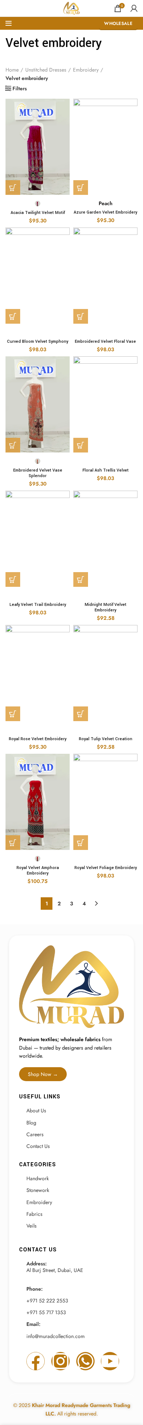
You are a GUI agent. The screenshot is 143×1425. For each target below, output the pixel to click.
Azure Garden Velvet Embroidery (105, 212)
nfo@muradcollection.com (56, 1336)
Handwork (37, 1178)
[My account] (134, 8)
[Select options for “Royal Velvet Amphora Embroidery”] (13, 842)
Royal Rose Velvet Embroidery (37, 739)
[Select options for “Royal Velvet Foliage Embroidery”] (80, 842)
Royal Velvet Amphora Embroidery (37, 870)
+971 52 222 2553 (47, 1300)
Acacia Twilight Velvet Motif (38, 212)
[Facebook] (35, 1361)
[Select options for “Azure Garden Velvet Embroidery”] (80, 187)
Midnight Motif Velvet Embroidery (105, 607)
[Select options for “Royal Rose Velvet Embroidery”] (13, 713)
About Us (36, 1110)
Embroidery (86, 69)
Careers (35, 1134)
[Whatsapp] (85, 1361)
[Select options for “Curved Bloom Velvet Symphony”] (13, 316)
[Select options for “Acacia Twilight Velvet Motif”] (13, 187)
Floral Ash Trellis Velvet (105, 470)
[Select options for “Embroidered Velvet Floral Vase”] (80, 316)
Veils (31, 1225)
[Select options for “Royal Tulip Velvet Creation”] (80, 713)
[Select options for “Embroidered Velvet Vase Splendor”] (13, 445)
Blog (31, 1122)
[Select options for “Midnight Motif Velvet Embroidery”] (80, 579)
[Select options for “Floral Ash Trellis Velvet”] (80, 445)
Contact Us (38, 1146)
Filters (19, 88)
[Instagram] (60, 1361)
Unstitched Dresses (45, 69)
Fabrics (34, 1214)
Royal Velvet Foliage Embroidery (105, 867)
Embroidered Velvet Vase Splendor (37, 473)
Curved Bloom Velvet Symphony (37, 341)
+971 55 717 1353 (46, 1312)
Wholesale (118, 23)
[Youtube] (110, 1361)
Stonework (37, 1190)
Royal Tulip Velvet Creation (105, 739)
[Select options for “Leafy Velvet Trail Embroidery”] (13, 579)
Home (12, 69)
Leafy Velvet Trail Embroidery (38, 604)
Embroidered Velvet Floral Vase (105, 341)
